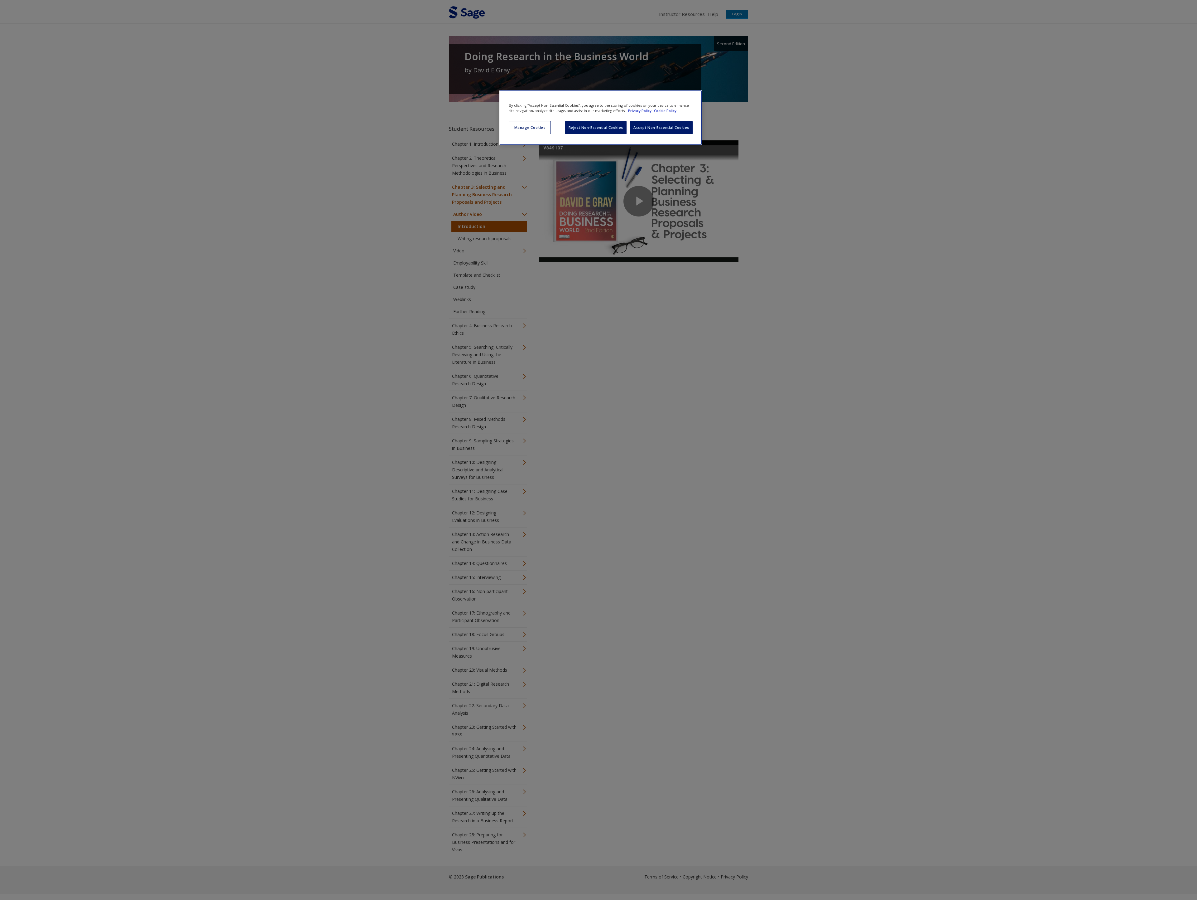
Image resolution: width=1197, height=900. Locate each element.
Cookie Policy (665, 110)
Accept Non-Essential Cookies (661, 127)
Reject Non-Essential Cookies (596, 127)
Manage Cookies (530, 127)
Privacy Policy (640, 110)
